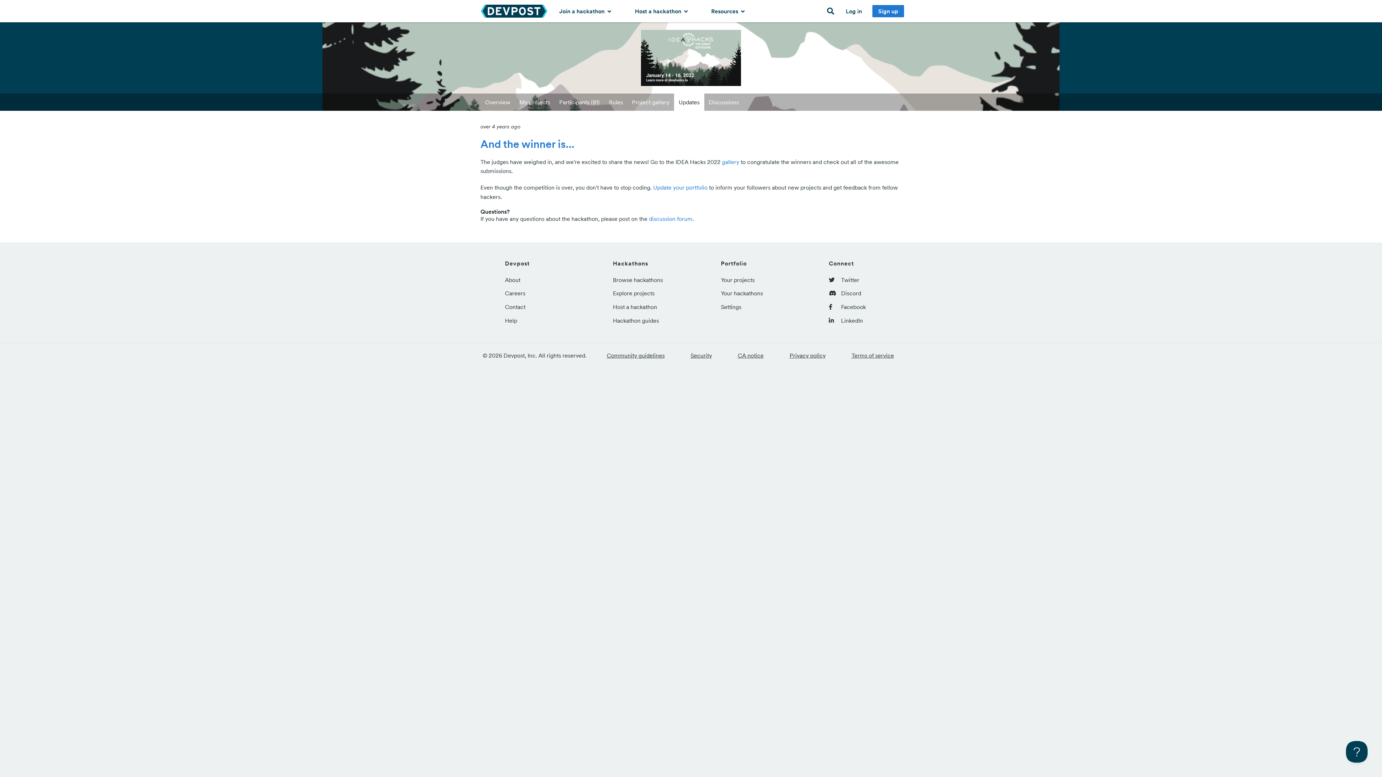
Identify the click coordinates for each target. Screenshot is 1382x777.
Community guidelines (636, 355)
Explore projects (634, 293)
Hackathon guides (636, 320)
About (512, 279)
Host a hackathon (659, 11)
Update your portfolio (680, 187)
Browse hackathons (638, 279)
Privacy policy (808, 355)
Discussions (724, 102)
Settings (731, 306)
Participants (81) (579, 102)
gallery (730, 161)
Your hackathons (742, 293)
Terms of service (873, 355)
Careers (515, 293)
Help (511, 320)
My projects (534, 102)
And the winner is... (527, 144)
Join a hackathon (582, 11)
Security (701, 355)
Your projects (738, 279)
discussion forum (670, 218)
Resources (725, 11)
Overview (497, 102)
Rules (616, 102)
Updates (689, 102)
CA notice (751, 355)
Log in (854, 11)
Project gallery (650, 102)
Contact (515, 306)
